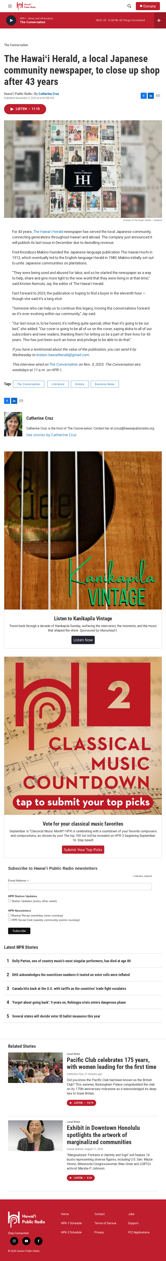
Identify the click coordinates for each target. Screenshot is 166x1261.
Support (133, 1223)
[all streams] (160, 20)
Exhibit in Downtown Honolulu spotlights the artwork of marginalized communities (103, 1135)
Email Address (18, 881)
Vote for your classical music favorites (83, 824)
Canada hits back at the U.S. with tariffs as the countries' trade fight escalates (69, 988)
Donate (149, 6)
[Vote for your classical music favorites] (83, 736)
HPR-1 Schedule (71, 1223)
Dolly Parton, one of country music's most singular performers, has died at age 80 (71, 961)
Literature (58, 384)
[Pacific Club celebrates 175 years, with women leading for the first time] (35, 1067)
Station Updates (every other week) (34, 901)
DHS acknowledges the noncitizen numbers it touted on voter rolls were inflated (71, 975)
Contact (100, 1214)
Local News (73, 1054)
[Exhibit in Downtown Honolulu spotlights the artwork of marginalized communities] (35, 1135)
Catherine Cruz (49, 94)
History (79, 384)
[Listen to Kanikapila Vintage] (83, 530)
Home (65, 1214)
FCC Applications (139, 1232)
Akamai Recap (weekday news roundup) (37, 915)
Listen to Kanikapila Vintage (83, 618)
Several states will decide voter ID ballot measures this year (56, 1016)
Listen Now (83, 639)
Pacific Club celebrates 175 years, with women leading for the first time (111, 1063)
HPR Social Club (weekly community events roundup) (45, 920)
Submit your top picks (83, 849)
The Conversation (16, 45)
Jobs (131, 1214)
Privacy (99, 1232)
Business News (105, 384)
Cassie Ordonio (75, 1149)
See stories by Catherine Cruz (51, 434)
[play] (11, 20)
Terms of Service (105, 1223)
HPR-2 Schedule (71, 1232)
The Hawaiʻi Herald (48, 231)
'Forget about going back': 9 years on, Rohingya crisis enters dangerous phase (69, 1002)
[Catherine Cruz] (13, 424)
